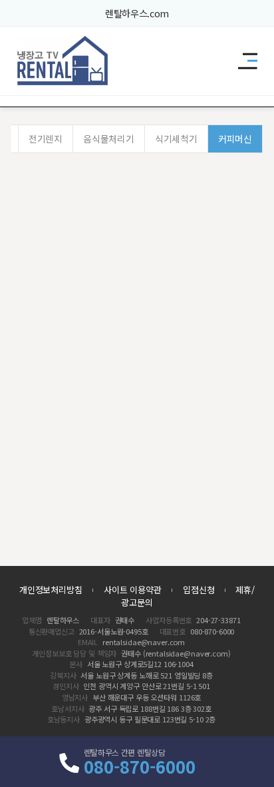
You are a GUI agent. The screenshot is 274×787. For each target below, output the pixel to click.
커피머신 (235, 138)
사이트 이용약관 (133, 589)
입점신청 (198, 589)
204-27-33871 (218, 620)
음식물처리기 (108, 138)
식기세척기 (176, 138)
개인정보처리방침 (50, 589)
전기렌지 (46, 138)
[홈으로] (62, 60)
